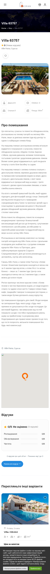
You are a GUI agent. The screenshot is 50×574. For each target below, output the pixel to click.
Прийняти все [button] (35, 568)
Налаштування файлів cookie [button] (15, 568)
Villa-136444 (11, 532)
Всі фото (40, 89)
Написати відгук (11, 464)
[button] (39, 4)
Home (3, 28)
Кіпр (10, 28)
